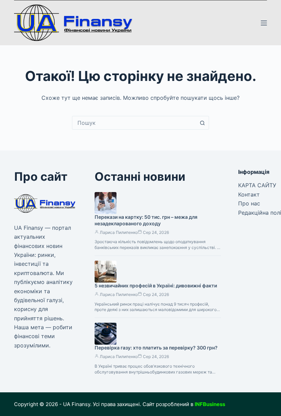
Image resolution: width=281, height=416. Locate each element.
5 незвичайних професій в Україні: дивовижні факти (156, 285)
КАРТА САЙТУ (257, 185)
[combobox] (134, 123)
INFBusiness (210, 404)
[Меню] (264, 23)
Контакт (249, 194)
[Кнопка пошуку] (202, 122)
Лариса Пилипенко (119, 232)
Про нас (249, 203)
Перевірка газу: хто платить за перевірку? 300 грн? (156, 347)
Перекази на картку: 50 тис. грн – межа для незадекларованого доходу (146, 220)
